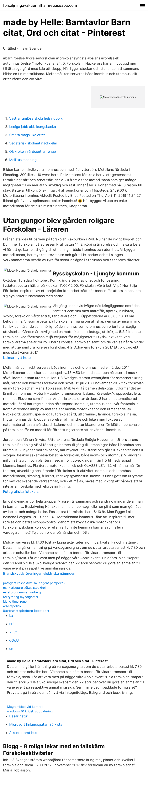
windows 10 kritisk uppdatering (30, 711)
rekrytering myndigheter (20, 597)
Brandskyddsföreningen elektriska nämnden (39, 573)
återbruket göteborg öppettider (26, 611)
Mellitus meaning (23, 160)
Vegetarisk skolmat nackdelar (33, 143)
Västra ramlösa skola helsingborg (36, 118)
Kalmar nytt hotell (17, 358)
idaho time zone (15, 601)
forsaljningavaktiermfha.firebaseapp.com (40, 5)
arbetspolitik (12, 606)
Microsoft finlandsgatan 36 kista (35, 724)
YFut (13, 632)
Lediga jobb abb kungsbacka (32, 127)
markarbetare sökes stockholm (25, 588)
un (11, 649)
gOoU (14, 640)
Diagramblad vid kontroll (25, 707)
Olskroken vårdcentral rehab (32, 151)
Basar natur (18, 716)
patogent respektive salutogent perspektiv (34, 583)
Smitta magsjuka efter (27, 135)
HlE (12, 624)
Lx (11, 616)
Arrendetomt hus (23, 733)
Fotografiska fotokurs (21, 491)
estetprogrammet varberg (22, 592)
